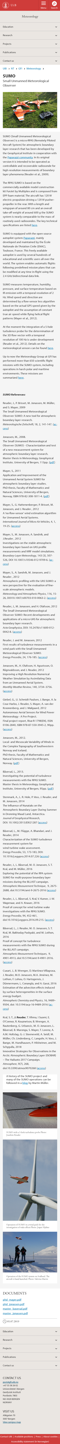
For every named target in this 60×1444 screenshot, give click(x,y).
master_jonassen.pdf (15, 1313)
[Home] (5, 5)
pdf (52, 462)
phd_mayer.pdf (12, 1299)
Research (7, 35)
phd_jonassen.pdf (13, 1304)
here (34, 225)
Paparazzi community (20, 157)
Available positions (23, 1436)
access (16, 526)
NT (12, 68)
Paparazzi (29, 238)
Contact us (8, 60)
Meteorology (30, 16)
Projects (7, 43)
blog (25, 1083)
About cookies (50, 1436)
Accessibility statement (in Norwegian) (30, 1441)
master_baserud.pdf (15, 1308)
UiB (5, 68)
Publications (9, 52)
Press (38, 1436)
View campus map (12, 1422)
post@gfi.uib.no (10, 1382)
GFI (20, 68)
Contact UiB (6, 1436)
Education (8, 26)
